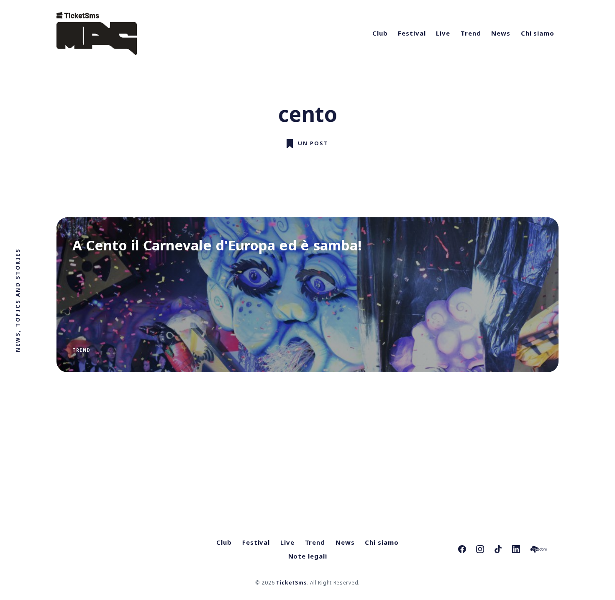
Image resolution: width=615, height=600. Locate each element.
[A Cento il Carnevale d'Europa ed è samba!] (307, 294)
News (500, 33)
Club (380, 33)
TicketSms (291, 582)
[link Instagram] (480, 549)
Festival (411, 33)
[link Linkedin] (516, 549)
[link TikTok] (498, 549)
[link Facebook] (462, 549)
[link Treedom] (538, 549)
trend (81, 350)
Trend (471, 33)
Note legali (307, 556)
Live (443, 33)
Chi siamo (537, 33)
